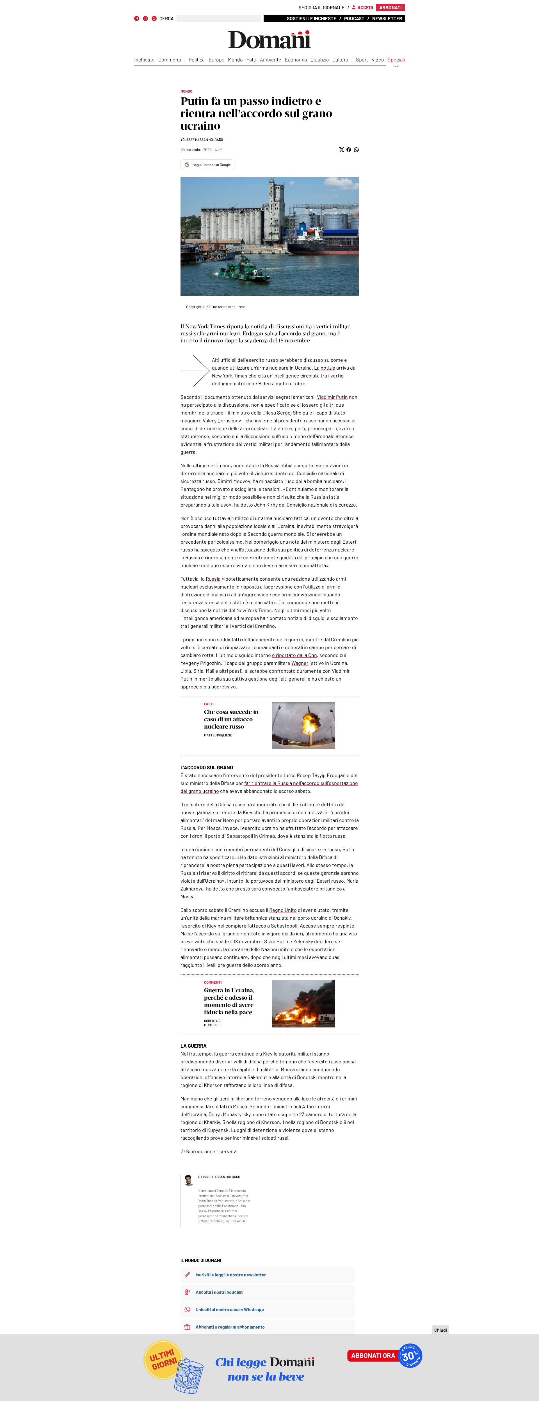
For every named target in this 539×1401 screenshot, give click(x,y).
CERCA (166, 18)
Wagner (300, 663)
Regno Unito (283, 910)
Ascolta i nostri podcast (219, 1292)
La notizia (324, 368)
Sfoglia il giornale (321, 7)
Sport (362, 59)
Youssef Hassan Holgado (202, 139)
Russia (213, 579)
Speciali (396, 60)
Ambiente (270, 59)
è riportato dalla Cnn (294, 655)
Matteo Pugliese (218, 735)
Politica (197, 59)
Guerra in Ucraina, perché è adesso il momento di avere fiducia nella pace (229, 1001)
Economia (296, 59)
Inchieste (144, 59)
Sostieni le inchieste (311, 18)
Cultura (340, 59)
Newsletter (387, 18)
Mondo (235, 59)
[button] (341, 149)
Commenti (169, 59)
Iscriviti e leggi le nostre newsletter (231, 1274)
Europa (216, 59)
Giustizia (319, 59)
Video (378, 59)
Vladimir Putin (332, 397)
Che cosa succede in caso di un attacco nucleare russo (231, 719)
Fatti (251, 59)
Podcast (354, 18)
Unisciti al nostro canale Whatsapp (230, 1309)
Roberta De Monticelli (213, 1023)
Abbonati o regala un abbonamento (230, 1326)
